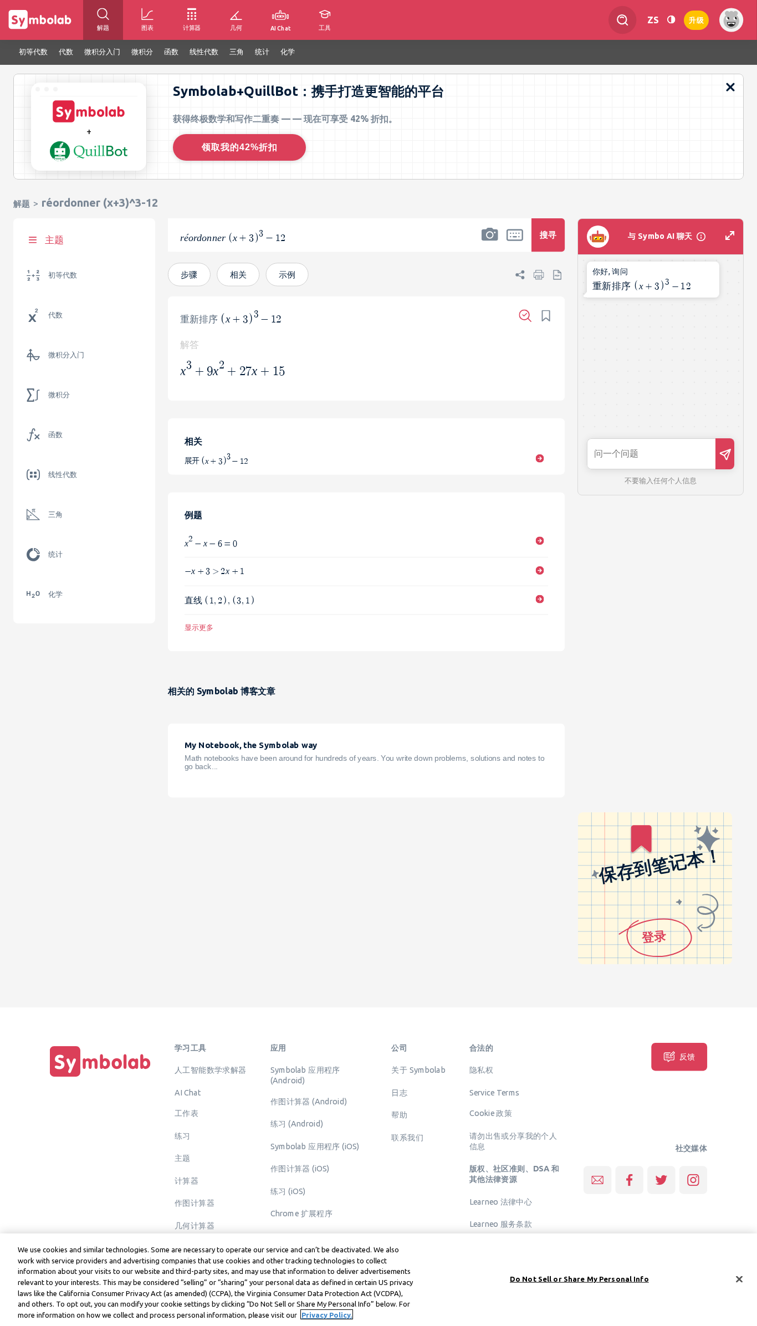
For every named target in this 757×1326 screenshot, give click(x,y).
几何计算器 (194, 1225)
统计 (55, 554)
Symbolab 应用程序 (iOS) (315, 1145)
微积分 (59, 395)
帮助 (399, 1114)
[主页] (100, 1076)
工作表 (186, 1113)
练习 (183, 1135)
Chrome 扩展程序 (301, 1213)
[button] (490, 242)
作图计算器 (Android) (308, 1101)
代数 (55, 315)
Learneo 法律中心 (500, 1201)
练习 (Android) (296, 1123)
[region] (378, 1279)
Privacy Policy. (326, 1314)
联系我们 (407, 1137)
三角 (55, 514)
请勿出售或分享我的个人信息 (513, 1140)
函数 (55, 435)
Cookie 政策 (490, 1113)
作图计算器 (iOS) (300, 1168)
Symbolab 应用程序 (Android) (305, 1075)
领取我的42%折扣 (240, 147)
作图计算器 (194, 1203)
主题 (183, 1158)
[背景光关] (671, 19)
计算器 (186, 1180)
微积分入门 (66, 355)
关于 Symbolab (418, 1070)
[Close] (739, 1279)
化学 (55, 594)
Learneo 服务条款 (500, 1224)
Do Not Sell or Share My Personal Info (579, 1278)
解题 (21, 203)
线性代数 (62, 474)
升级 (696, 19)
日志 (399, 1092)
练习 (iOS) (288, 1190)
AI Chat (188, 1092)
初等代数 (62, 275)
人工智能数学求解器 (211, 1070)
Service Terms (494, 1092)
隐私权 (481, 1070)
